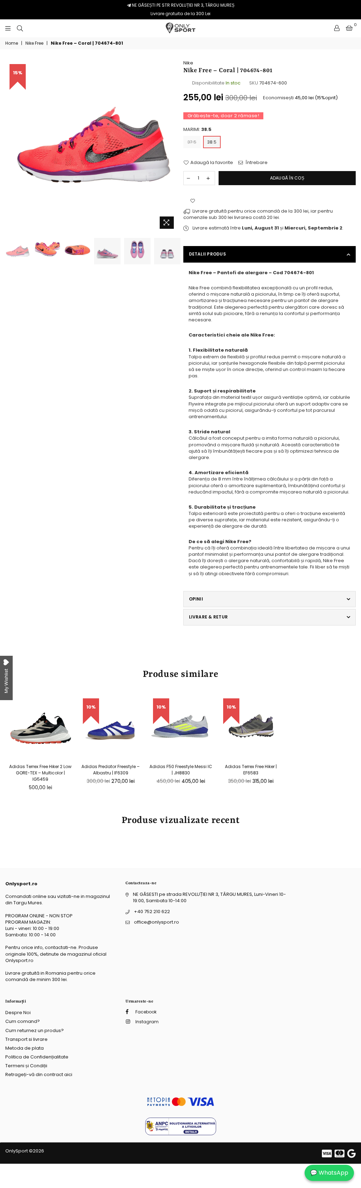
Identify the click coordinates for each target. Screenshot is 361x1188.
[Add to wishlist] (192, 201)
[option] (91, 146)
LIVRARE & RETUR (208, 617)
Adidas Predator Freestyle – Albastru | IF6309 (110, 769)
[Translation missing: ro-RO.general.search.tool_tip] (20, 28)
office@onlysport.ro (156, 922)
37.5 (192, 142)
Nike (188, 62)
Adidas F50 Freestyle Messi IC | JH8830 (180, 769)
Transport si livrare (26, 1039)
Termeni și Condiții (26, 1065)
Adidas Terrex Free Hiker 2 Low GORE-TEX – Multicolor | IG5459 (40, 772)
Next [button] (172, 146)
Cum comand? (22, 1021)
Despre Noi (18, 1012)
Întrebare (256, 162)
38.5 (211, 142)
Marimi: (197, 129)
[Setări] (337, 28)
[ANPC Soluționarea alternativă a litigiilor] (181, 1133)
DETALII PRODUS (207, 254)
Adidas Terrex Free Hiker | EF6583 (251, 769)
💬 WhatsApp (329, 1173)
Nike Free (34, 43)
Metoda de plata (24, 1048)
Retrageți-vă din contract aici (38, 1074)
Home (11, 43)
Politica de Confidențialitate (36, 1057)
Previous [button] (11, 146)
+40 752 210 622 (152, 911)
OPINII (196, 599)
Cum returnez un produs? (34, 1030)
